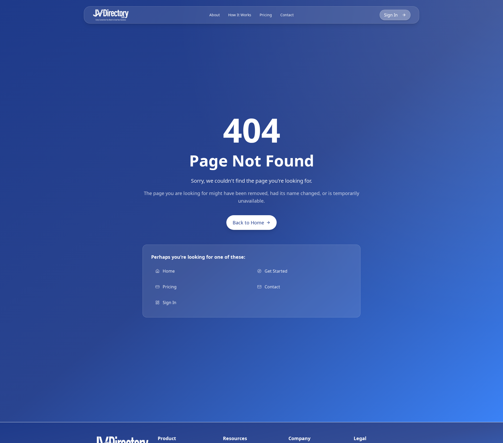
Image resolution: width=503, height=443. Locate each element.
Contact (287, 14)
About (214, 14)
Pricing (266, 14)
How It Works (239, 14)
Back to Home (248, 222)
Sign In (391, 15)
